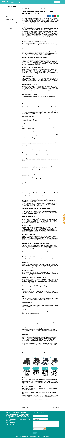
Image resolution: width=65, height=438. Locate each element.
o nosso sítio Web (51, 352)
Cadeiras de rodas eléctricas (19, 1)
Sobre (46, 1)
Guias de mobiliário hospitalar (11, 21)
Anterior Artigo (25, 407)
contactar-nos (44, 353)
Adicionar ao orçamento (26, 368)
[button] (48, 16)
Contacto (18, 2)
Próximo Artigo (56, 407)
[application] (25, 1)
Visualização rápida (26, 364)
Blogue (7, 16)
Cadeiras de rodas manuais (32, 1)
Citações (42, 1)
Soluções (12, 2)
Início (12, 1)
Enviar (35, 432)
